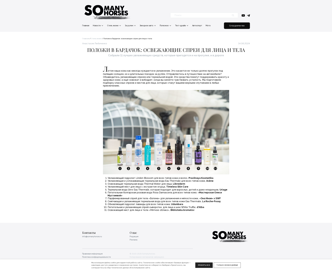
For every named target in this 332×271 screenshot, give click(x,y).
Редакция (134, 236)
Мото (208, 25)
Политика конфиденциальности (96, 257)
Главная (85, 25)
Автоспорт (197, 25)
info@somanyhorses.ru (92, 236)
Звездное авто (147, 25)
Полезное (164, 25)
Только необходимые (227, 265)
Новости (97, 25)
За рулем (129, 25)
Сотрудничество (237, 26)
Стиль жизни (113, 25)
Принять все (204, 265)
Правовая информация (92, 254)
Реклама (133, 240)
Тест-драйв (180, 25)
